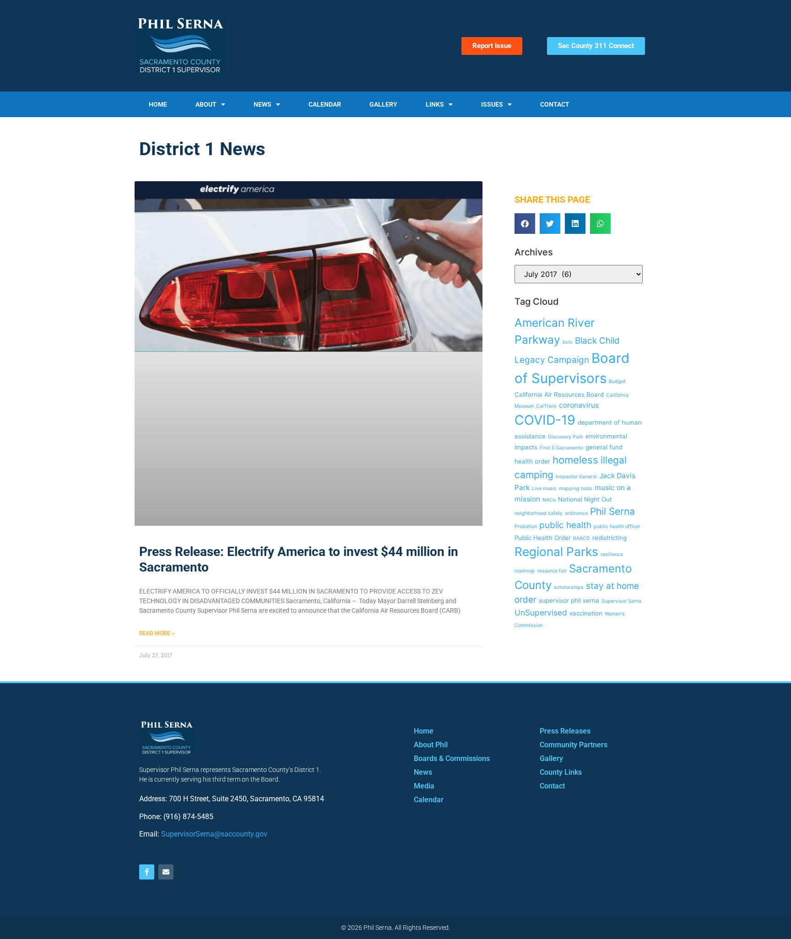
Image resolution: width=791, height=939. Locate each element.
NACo (549, 500)
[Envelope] (165, 872)
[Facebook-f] (146, 872)
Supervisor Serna (621, 601)
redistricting (609, 537)
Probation (526, 526)
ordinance (576, 513)
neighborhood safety (539, 513)
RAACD (581, 538)
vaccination (585, 613)
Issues (492, 104)
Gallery (383, 104)
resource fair (552, 571)
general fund (604, 447)
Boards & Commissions (452, 758)
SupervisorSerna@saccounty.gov (214, 834)
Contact (554, 104)
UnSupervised (541, 612)
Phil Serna (612, 511)
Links (435, 104)
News (262, 104)
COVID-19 (545, 420)
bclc (568, 342)
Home (158, 104)
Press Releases (565, 731)
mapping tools (575, 488)
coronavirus (579, 405)
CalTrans (546, 406)
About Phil (431, 744)
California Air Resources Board (559, 394)
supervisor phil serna (569, 600)
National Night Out (585, 499)
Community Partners (573, 744)
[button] (525, 223)
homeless (575, 459)
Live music (544, 488)
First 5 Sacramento (561, 448)
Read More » (156, 633)
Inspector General (576, 477)
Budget (617, 381)
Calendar (325, 104)
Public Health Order (543, 537)
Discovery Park (565, 437)
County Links (561, 772)
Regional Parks (556, 552)
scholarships (569, 587)
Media (424, 786)
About (206, 104)
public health (565, 525)
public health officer (617, 526)
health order (532, 461)
